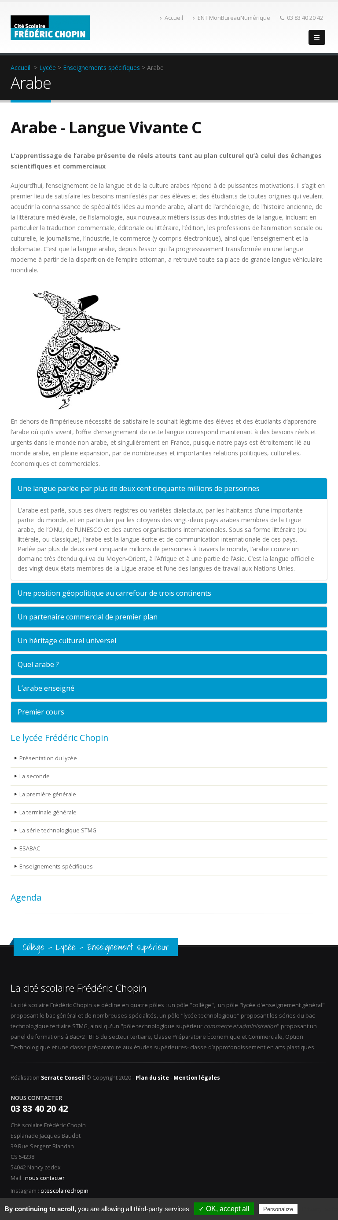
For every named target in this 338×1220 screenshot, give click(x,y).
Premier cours (41, 712)
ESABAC (29, 848)
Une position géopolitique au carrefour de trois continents (114, 593)
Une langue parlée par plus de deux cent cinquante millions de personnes (139, 488)
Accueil (174, 18)
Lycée (47, 67)
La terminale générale (48, 812)
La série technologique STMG (57, 830)
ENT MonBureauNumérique (234, 18)
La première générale (47, 794)
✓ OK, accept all (224, 1209)
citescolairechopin (64, 1190)
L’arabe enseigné (46, 688)
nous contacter (45, 1178)
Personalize (278, 1209)
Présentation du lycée (48, 758)
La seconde (34, 776)
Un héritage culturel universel (67, 640)
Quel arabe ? (38, 664)
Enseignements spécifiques (101, 67)
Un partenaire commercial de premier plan (88, 617)
